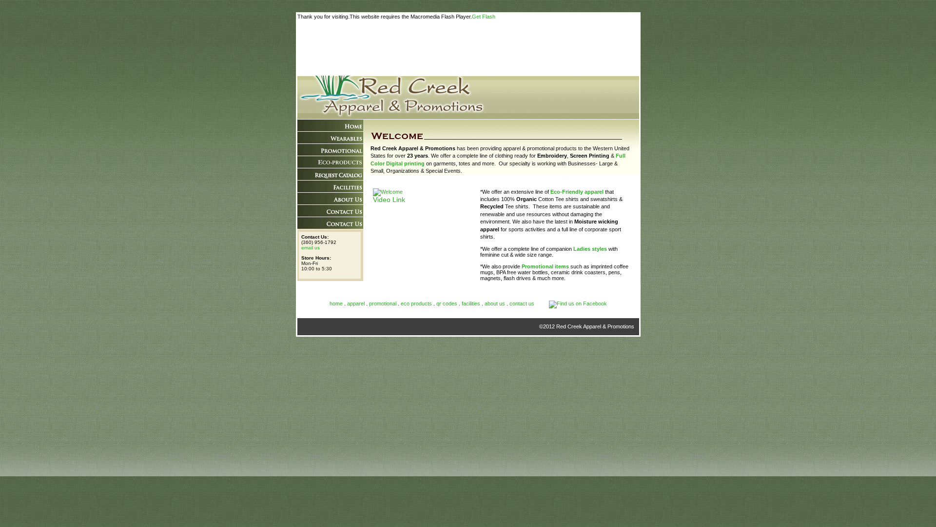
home (336, 303)
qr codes (447, 303)
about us (495, 303)
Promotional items (545, 266)
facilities (471, 303)
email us (310, 247)
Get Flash (483, 17)
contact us (521, 303)
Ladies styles (590, 249)
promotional (382, 303)
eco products (416, 303)
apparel (356, 303)
